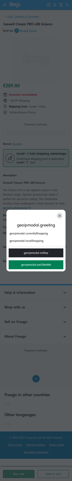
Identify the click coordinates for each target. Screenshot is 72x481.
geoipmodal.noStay (36, 253)
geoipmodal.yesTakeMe (36, 264)
